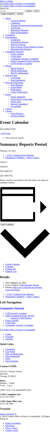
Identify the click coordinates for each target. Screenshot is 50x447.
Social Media (16, 87)
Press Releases (17, 85)
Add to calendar (7, 224)
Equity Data (16, 102)
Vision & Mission (18, 21)
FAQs (7, 359)
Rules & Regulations (19, 32)
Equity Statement (18, 97)
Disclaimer (9, 426)
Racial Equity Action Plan (22, 99)
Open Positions (17, 113)
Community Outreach (14, 52)
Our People (15, 28)
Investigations (11, 37)
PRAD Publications (19, 71)
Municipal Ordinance (20, 30)
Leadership (15, 23)
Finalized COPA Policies (21, 318)
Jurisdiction (15, 40)
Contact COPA (11, 430)
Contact (8, 109)
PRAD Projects (17, 68)
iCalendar (9, 267)
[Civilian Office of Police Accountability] (17, 4)
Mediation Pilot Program (21, 49)
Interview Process (18, 44)
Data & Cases (11, 75)
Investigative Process (19, 42)
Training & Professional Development (27, 25)
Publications (16, 90)
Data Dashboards (18, 80)
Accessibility (16, 106)
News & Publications (14, 82)
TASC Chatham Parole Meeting (19, 155)
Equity (8, 94)
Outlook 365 (10, 269)
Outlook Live (11, 271)
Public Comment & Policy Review (25, 61)
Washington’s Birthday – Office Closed (22, 158)
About (8, 18)
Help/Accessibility (13, 423)
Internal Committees (19, 104)
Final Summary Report (29, 285)
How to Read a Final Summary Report (27, 47)
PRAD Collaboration (20, 73)
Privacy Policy (11, 428)
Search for (4, 8)
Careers (8, 111)
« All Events (5, 133)
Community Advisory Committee (25, 59)
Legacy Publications (19, 92)
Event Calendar (17, 54)
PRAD (8, 66)
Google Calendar (12, 264)
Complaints (10, 35)
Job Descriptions (18, 116)
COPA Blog (16, 56)
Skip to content (6, 1)
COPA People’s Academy (21, 63)
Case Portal (15, 78)
